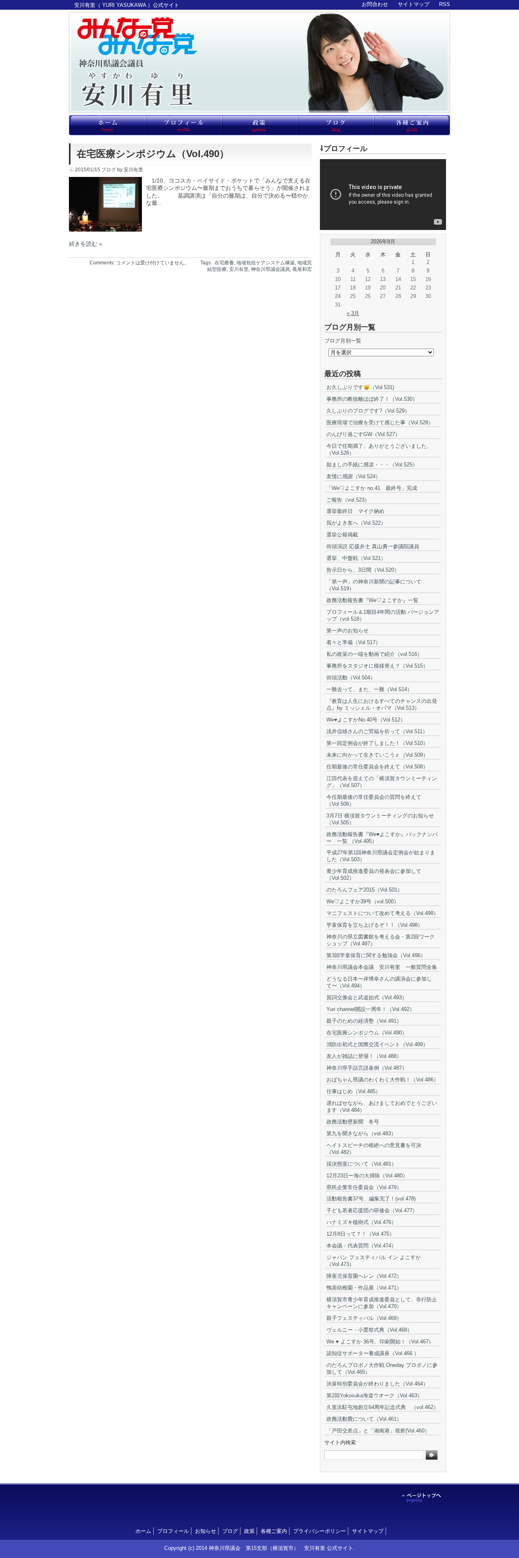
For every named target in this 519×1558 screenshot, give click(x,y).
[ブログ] (336, 125)
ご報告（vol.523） (348, 500)
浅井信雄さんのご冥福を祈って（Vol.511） (377, 731)
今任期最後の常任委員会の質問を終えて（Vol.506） (373, 800)
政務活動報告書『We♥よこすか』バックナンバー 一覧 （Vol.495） (382, 837)
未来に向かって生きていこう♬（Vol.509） (377, 755)
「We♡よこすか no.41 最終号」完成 (371, 488)
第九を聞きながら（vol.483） (361, 1133)
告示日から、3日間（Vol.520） (362, 570)
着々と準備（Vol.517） (353, 642)
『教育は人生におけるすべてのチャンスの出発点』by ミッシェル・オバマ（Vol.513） (381, 704)
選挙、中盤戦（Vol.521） (356, 558)
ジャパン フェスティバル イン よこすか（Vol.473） (373, 1260)
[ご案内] (412, 125)
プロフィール (173, 1531)
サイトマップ (413, 4)
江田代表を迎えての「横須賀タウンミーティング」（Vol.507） (381, 781)
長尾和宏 (302, 269)
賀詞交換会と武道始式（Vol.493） (366, 997)
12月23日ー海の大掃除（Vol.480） (367, 1176)
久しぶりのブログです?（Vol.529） (368, 411)
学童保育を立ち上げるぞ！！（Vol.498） (374, 925)
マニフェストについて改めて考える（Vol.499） (382, 913)
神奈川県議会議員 (270, 269)
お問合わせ (375, 4)
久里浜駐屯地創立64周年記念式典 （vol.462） (382, 1407)
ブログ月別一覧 (342, 341)
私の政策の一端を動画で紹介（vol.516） (374, 654)
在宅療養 (224, 263)
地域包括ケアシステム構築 (265, 263)
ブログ (108, 169)
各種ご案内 (274, 1531)
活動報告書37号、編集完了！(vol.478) (371, 1199)
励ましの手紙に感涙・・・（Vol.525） (372, 465)
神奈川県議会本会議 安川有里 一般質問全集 (381, 967)
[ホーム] (107, 125)
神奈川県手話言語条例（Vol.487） (366, 1068)
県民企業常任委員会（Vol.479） (364, 1187)
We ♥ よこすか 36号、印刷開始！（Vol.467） (380, 1342)
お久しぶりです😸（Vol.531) (360, 387)
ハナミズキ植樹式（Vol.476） (361, 1222)
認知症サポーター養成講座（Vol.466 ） (372, 1353)
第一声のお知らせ (347, 631)
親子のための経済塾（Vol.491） (364, 1021)
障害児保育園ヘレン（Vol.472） (364, 1276)
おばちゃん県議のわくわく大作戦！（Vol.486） (382, 1080)
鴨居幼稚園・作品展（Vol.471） (364, 1288)
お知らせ (205, 1531)
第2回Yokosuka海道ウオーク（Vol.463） (374, 1395)
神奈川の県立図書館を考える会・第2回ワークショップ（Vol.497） (380, 940)
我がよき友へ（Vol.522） (356, 523)
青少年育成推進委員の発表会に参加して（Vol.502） (373, 874)
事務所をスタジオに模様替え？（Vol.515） (377, 666)
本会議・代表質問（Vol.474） (361, 1246)
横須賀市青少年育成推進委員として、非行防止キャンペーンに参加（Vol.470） (381, 1302)
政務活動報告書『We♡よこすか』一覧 (372, 600)
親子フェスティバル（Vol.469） (364, 1318)
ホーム (143, 1531)
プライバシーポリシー (319, 1531)
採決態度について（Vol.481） (361, 1164)
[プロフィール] (183, 125)
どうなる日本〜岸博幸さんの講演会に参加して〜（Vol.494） (379, 982)
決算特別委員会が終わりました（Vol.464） (377, 1384)
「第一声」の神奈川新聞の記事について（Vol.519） (373, 585)
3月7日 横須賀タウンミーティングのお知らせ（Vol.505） (380, 819)
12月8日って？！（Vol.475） (360, 1234)
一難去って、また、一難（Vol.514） (369, 689)
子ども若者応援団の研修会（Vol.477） (372, 1210)
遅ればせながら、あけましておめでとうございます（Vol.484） (381, 1106)
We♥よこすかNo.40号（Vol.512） (365, 720)
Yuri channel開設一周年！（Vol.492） (370, 1009)
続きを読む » (85, 244)
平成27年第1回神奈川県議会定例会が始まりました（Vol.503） (380, 855)
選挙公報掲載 (342, 535)
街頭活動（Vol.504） (350, 678)
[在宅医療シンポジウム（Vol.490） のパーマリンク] (105, 229)
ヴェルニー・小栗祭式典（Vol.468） (369, 1330)
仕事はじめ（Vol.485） (353, 1091)
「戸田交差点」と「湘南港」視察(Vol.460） (378, 1431)
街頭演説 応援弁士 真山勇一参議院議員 (372, 546)
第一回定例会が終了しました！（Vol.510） (377, 743)
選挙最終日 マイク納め (355, 511)
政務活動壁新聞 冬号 (352, 1122)
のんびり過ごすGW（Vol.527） (363, 434)
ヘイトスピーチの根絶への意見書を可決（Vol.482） (373, 1148)
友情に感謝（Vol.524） (353, 476)
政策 (249, 1531)
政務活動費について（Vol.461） (364, 1419)
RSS (444, 4)
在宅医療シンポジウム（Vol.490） (153, 153)
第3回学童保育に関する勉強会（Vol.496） (376, 955)
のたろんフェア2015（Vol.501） (364, 890)
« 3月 (353, 313)
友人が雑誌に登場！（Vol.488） (364, 1056)
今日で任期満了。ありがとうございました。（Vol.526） (379, 449)
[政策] (259, 125)
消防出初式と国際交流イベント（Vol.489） (377, 1044)
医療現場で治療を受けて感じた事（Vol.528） (379, 422)
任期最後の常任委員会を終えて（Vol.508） (377, 767)
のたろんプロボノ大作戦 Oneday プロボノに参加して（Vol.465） (382, 1368)
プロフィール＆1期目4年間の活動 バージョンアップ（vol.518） (382, 615)
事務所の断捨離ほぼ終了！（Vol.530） (372, 399)
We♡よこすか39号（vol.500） (362, 901)
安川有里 (239, 269)
